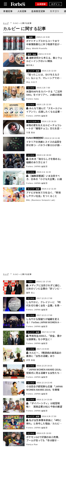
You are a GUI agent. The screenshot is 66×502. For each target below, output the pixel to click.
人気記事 (22, 11)
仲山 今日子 (31, 82)
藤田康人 (30, 65)
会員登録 (41, 4)
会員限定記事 (38, 11)
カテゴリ (54, 11)
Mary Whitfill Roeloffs (36, 48)
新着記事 (8, 11)
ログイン (55, 4)
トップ (5, 23)
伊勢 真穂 (30, 360)
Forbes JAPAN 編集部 (37, 116)
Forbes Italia (32, 99)
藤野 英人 (30, 293)
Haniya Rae (32, 444)
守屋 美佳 (30, 133)
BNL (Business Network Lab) (40, 200)
